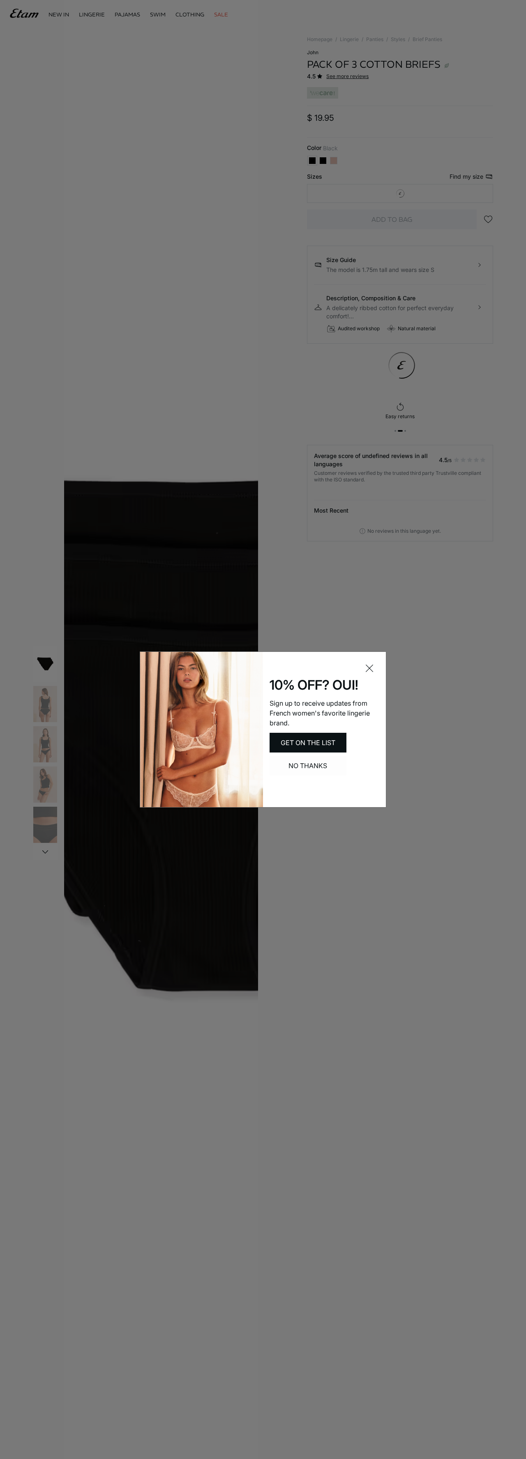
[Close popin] (369, 668)
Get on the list (308, 743)
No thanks (307, 766)
